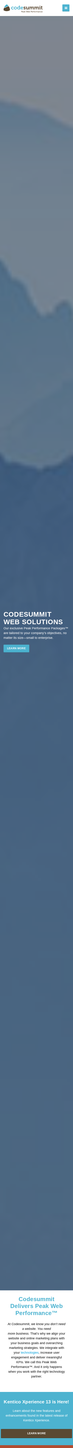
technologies (30, 1352)
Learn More (16, 648)
